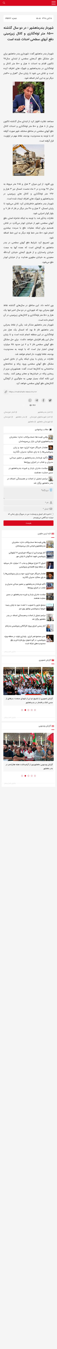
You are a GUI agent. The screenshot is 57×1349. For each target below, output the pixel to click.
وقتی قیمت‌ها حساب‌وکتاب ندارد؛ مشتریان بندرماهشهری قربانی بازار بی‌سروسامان (28, 544)
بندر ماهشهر (20, 417)
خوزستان (7, 417)
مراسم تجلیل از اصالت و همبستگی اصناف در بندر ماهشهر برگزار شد (26, 617)
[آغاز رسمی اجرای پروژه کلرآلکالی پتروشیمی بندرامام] (50, 628)
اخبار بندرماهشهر (44, 412)
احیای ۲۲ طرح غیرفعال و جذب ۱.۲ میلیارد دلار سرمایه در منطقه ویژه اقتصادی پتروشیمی (24, 565)
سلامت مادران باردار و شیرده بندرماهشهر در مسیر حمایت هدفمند (25, 596)
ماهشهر (31, 421)
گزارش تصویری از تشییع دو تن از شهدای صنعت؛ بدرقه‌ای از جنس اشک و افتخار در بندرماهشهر (29, 700)
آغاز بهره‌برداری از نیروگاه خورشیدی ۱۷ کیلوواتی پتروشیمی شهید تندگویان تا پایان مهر (27, 554)
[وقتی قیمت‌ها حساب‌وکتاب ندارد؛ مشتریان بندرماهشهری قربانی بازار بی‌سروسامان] (50, 544)
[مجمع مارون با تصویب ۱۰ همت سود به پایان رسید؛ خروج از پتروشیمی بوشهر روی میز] (50, 607)
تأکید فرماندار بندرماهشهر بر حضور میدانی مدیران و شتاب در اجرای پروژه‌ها (25, 586)
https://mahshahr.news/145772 (20, 391)
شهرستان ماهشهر (44, 421)
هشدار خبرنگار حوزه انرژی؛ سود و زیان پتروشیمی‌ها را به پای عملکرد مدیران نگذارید (24, 575)
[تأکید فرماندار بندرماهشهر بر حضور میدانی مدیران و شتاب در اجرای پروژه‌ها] (50, 586)
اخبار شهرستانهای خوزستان (40, 417)
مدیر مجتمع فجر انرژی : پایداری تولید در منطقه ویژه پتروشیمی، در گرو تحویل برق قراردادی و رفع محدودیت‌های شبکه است (25, 640)
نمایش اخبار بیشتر (10, 651)
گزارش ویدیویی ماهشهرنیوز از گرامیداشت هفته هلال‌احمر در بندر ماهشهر (29, 766)
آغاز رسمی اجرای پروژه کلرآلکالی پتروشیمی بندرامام (25, 625)
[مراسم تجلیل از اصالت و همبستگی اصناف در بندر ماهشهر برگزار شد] (50, 617)
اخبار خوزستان (9, 412)
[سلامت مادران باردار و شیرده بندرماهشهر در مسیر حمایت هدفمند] (50, 596)
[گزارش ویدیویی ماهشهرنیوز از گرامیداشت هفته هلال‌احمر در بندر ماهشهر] (28, 747)
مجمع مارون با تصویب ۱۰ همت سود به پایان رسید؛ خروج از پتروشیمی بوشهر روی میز (25, 607)
